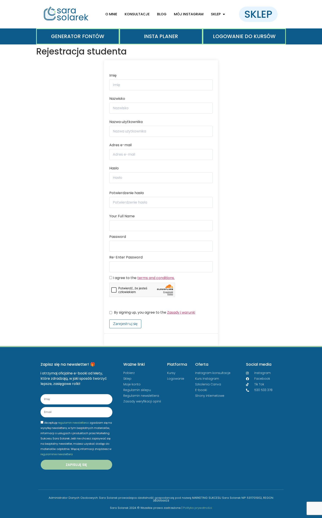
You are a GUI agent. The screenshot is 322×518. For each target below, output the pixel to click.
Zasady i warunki (181, 312)
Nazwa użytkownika (126, 122)
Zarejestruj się (125, 324)
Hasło (114, 168)
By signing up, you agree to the (154, 312)
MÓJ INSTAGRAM (188, 14)
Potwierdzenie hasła (126, 193)
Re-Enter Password (126, 257)
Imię (113, 75)
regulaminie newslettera (57, 454)
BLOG (161, 14)
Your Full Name (122, 216)
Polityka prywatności (197, 508)
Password (117, 237)
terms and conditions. (156, 277)
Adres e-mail (120, 145)
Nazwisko (117, 98)
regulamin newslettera (73, 422)
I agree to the (143, 278)
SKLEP (216, 14)
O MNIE (111, 14)
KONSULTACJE (137, 14)
